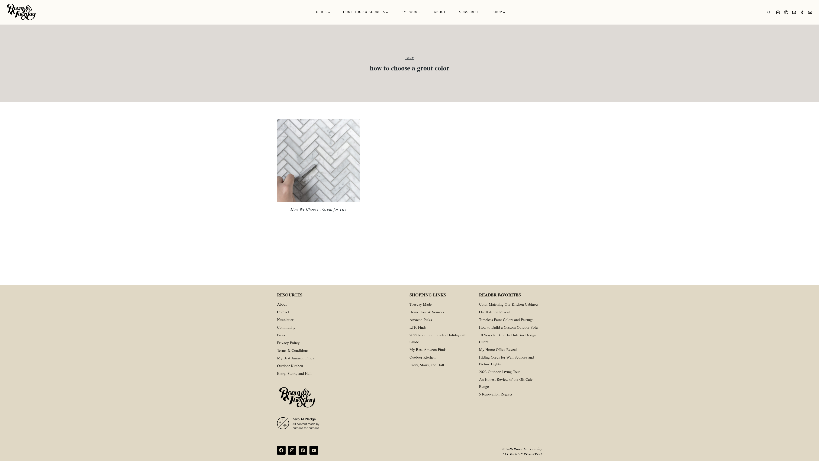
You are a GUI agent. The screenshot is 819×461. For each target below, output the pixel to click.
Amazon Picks (421, 319)
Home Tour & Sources (427, 311)
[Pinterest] (786, 12)
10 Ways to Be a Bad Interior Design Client (507, 338)
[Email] (794, 12)
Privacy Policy (288, 342)
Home (409, 58)
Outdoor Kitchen (290, 365)
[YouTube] (810, 12)
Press (281, 334)
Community (286, 327)
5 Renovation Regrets (495, 394)
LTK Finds (418, 327)
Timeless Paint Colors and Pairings (506, 319)
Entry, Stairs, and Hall (294, 373)
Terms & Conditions (292, 350)
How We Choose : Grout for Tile (318, 209)
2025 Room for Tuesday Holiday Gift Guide (438, 338)
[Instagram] (778, 12)
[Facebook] (802, 12)
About (440, 12)
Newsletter (285, 319)
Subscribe (469, 12)
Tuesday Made (421, 304)
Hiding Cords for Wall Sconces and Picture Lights (506, 360)
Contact (283, 311)
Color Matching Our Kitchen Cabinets (508, 304)
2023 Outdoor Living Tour (499, 371)
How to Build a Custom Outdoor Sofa (508, 327)
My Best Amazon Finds (295, 357)
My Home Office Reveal (498, 349)
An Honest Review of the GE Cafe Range (506, 383)
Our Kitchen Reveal (494, 311)
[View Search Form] (768, 12)
